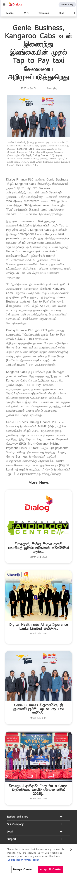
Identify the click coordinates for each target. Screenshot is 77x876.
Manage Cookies (22, 869)
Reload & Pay (67, 4)
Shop (61, 13)
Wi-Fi (26, 13)
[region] (38, 860)
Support (11, 839)
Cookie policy (15, 859)
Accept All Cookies (50, 869)
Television (43, 13)
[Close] (71, 850)
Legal (10, 831)
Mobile (10, 13)
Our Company (15, 824)
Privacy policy (31, 859)
